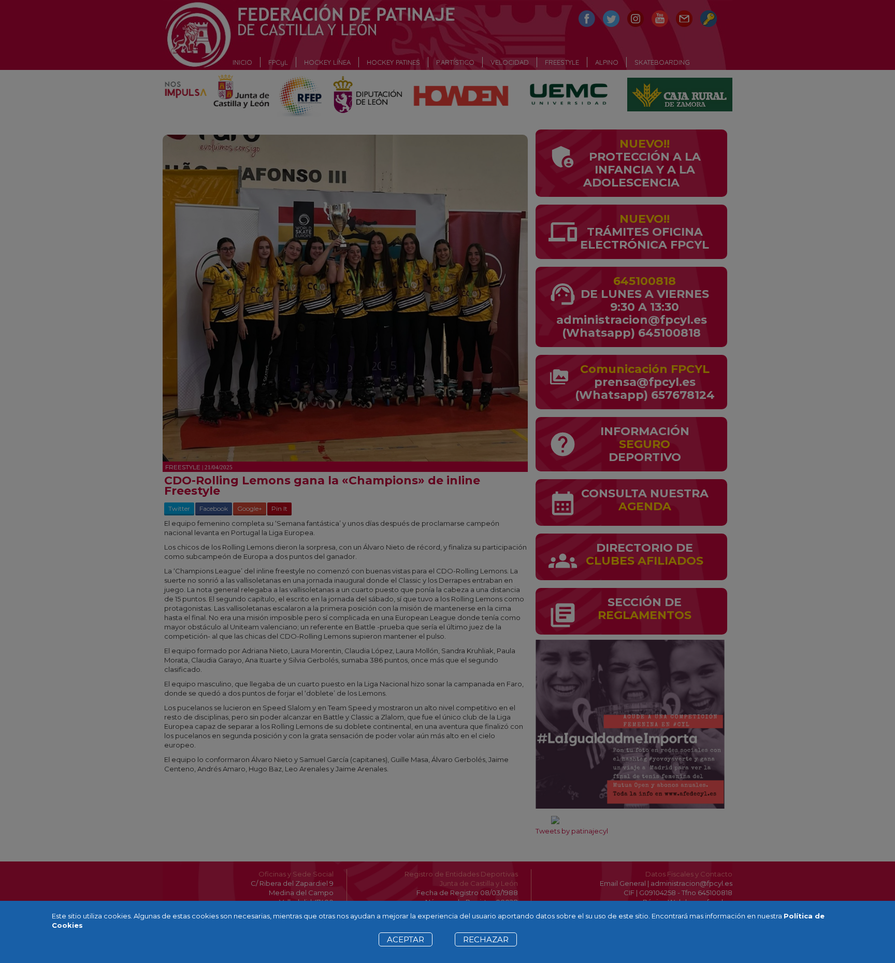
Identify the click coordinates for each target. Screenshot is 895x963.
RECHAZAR (486, 939)
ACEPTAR (405, 939)
